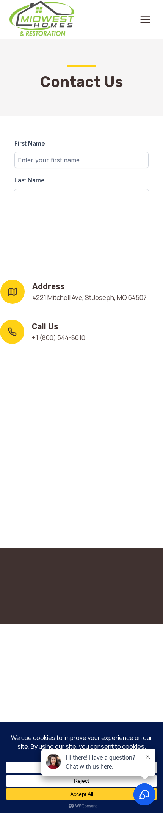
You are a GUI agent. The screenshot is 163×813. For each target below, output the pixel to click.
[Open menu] (145, 19)
